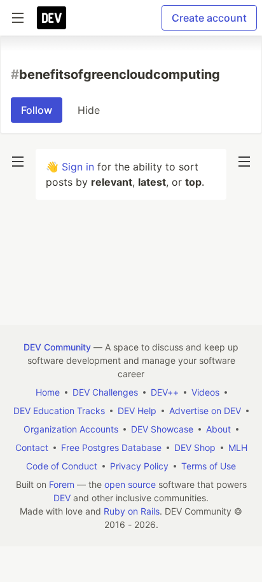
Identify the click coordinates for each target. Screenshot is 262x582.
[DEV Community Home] (51, 18)
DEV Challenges (105, 392)
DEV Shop (195, 447)
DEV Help (137, 410)
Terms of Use (208, 466)
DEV (62, 497)
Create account (209, 17)
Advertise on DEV (205, 410)
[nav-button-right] (244, 161)
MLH (237, 447)
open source (130, 484)
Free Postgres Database (111, 447)
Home (48, 392)
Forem (61, 484)
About (218, 429)
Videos (205, 392)
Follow (36, 110)
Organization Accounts (71, 429)
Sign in (78, 166)
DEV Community (57, 347)
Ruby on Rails (132, 511)
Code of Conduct (61, 466)
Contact (31, 447)
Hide (89, 110)
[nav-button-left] (18, 161)
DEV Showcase (162, 429)
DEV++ (165, 392)
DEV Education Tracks (59, 410)
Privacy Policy (139, 466)
